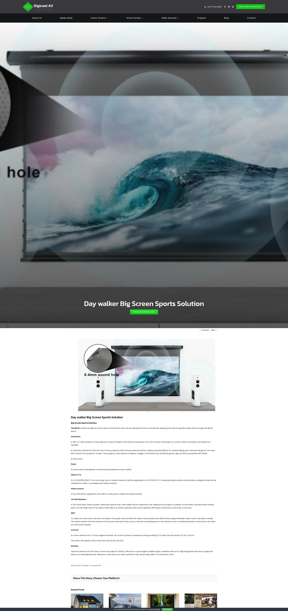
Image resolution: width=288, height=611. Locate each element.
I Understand (167, 609)
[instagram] (229, 7)
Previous (205, 330)
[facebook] (225, 7)
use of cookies (155, 609)
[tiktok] (233, 7)
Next (213, 330)
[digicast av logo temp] (38, 2)
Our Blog (85, 565)
